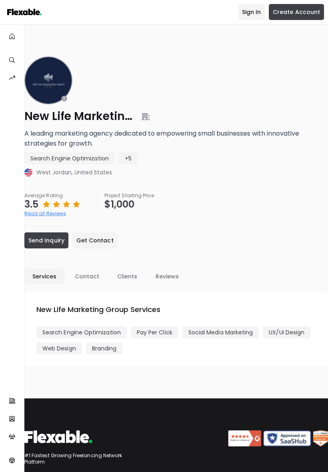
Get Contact (95, 240)
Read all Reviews (45, 213)
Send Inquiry (46, 240)
